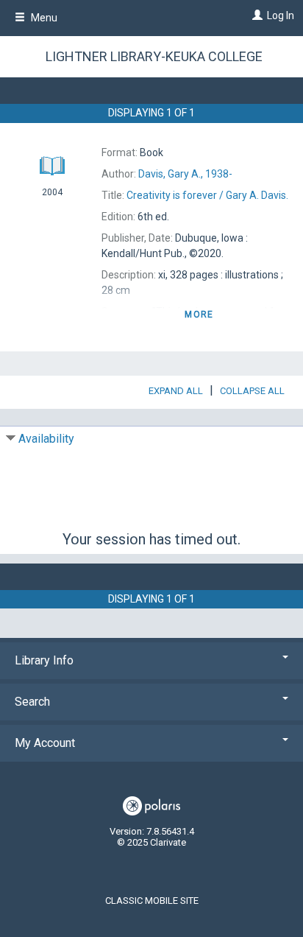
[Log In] (256, 15)
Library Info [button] (44, 660)
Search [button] (32, 702)
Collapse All (252, 390)
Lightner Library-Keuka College (154, 56)
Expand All (176, 390)
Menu (43, 18)
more (199, 314)
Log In (280, 15)
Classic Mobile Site (152, 900)
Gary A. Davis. (207, 195)
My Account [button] (45, 743)
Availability (46, 439)
